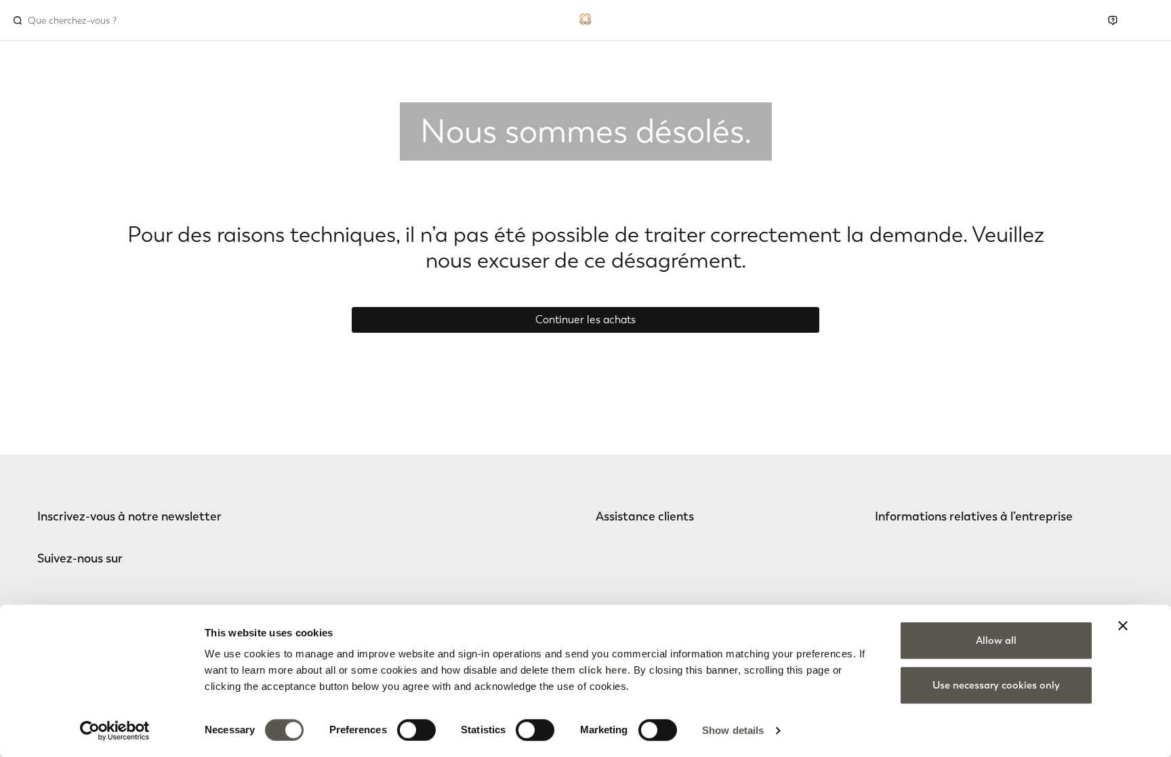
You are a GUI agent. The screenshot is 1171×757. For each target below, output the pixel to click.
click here (603, 670)
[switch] (416, 730)
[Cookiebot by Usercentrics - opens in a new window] (115, 730)
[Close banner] (1123, 625)
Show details (733, 730)
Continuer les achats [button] (585, 319)
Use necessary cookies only (996, 685)
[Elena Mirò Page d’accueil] (585, 17)
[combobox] (86, 20)
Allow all (996, 640)
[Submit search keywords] (17, 20)
